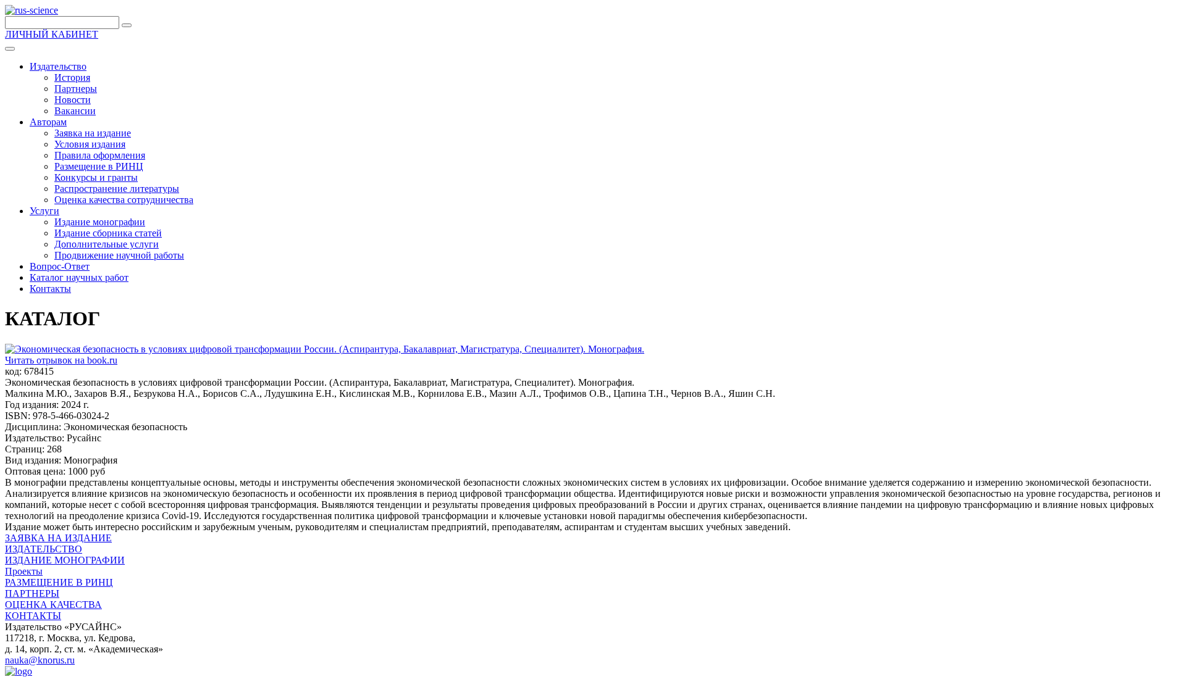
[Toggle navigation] (10, 49)
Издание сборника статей (108, 233)
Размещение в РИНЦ (98, 166)
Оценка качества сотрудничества (123, 199)
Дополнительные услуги (106, 244)
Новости (72, 99)
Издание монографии (99, 222)
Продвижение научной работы (119, 255)
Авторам (48, 122)
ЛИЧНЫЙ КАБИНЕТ (51, 34)
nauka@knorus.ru (40, 660)
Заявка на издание (92, 133)
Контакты (50, 288)
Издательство (58, 66)
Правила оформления (99, 155)
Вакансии (75, 111)
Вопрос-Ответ (60, 266)
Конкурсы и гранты (96, 177)
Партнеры (75, 88)
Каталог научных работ (79, 277)
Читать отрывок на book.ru (61, 360)
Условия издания (89, 144)
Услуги (44, 211)
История (72, 77)
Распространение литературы (116, 188)
